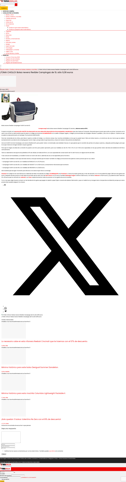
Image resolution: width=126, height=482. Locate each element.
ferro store (49, 175)
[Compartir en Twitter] (64, 306)
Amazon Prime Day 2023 (13, 57)
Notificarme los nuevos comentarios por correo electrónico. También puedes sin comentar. (33, 451)
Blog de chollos (4, 69)
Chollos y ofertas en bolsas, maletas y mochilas (23, 69)
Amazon (4, 173)
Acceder (2, 481)
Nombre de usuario (5, 475)
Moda (7, 37)
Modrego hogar (70, 175)
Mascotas (8, 35)
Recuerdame (5, 479)
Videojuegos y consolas (12, 50)
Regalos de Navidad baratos (14, 62)
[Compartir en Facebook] (5, 185)
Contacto (35, 458)
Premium (64, 173)
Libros (7, 33)
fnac (30, 177)
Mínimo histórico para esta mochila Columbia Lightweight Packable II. (33, 393)
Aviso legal (3, 458)
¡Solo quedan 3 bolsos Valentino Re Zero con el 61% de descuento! (31, 419)
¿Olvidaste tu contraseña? (28, 477)
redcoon (97, 175)
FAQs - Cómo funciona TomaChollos (65, 458)
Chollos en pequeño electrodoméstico (20, 29)
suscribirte (52, 451)
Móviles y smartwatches (13, 39)
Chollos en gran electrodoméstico (18, 27)
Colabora (4, 8)
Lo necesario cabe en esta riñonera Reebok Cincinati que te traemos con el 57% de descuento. (44, 341)
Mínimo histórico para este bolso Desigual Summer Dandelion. (29, 367)
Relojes (8, 44)
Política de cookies (25, 458)
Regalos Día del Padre (12, 61)
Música (8, 40)
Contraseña (3, 477)
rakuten (23, 177)
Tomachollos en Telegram (46, 458)
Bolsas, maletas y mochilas (13, 16)
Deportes (8, 20)
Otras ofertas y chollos (12, 53)
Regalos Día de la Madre (13, 59)
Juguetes (8, 31)
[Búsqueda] (16, 4)
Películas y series (11, 42)
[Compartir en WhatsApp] (5, 309)
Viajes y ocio (9, 51)
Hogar (7, 26)
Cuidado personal (11, 18)
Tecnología (9, 48)
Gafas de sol (9, 22)
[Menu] (0, 66)
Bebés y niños (10, 15)
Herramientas (10, 24)
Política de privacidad (13, 458)
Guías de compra (8, 11)
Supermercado (10, 46)
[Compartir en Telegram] (5, 312)
